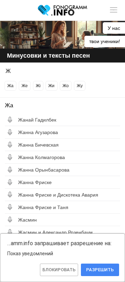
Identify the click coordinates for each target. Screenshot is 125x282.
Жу (80, 85)
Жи (51, 85)
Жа (10, 85)
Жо (65, 85)
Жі (38, 85)
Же (25, 85)
